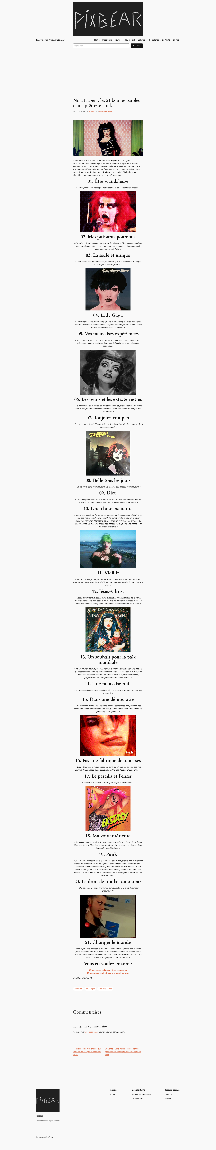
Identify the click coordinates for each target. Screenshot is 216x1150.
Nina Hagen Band (105, 989)
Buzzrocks (103, 111)
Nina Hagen (90, 989)
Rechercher (137, 46)
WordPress (49, 1137)
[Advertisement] (108, 68)
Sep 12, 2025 (78, 111)
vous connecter (91, 1032)
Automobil (78, 989)
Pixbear (92, 111)
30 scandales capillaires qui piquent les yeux (108, 973)
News (110, 111)
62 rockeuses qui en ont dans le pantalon (108, 970)
